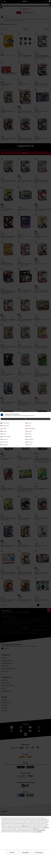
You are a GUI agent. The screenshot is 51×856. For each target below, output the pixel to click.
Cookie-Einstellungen (41, 830)
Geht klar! (12, 852)
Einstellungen (39, 852)
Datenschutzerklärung (37, 831)
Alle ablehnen (25, 852)
